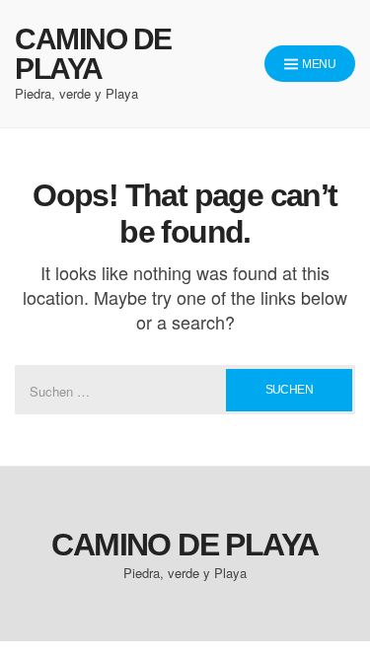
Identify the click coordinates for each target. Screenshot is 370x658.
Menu (317, 64)
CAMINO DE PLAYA (93, 54)
